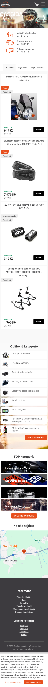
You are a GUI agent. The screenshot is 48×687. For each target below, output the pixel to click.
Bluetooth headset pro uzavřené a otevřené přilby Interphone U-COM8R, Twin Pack (24, 142)
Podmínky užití (29, 649)
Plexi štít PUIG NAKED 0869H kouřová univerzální (24, 78)
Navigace (24, 625)
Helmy (24, 634)
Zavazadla (24, 631)
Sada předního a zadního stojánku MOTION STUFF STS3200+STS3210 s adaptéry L (24, 272)
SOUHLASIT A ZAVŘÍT (33, 682)
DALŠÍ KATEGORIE (36, 437)
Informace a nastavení (13, 682)
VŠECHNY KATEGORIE (24, 516)
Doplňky (24, 628)
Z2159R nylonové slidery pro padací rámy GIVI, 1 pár (24, 206)
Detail (38, 129)
